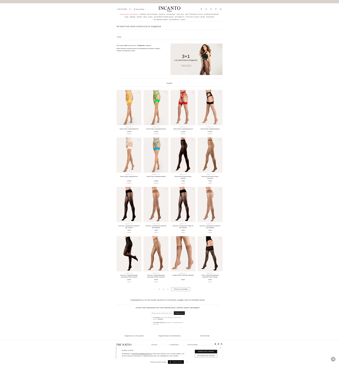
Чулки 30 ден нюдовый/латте (129, 176)
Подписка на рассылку (134, 336)
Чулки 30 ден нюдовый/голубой (156, 176)
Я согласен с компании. (167, 318)
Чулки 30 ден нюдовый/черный (210, 129)
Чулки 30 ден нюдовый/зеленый (156, 129)
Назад (119, 37)
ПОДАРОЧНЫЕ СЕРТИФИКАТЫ (169, 336)
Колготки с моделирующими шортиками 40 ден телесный (156, 276)
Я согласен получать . (168, 323)
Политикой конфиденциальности (142, 353)
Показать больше (181, 289)
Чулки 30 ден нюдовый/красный (183, 129)
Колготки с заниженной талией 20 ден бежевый (210, 226)
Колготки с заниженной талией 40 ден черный (129, 226)
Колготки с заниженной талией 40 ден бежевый (156, 226)
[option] (169, 1)
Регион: (140, 9)
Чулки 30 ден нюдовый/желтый (129, 129)
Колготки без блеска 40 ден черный (183, 177)
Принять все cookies (206, 351)
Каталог (154, 344)
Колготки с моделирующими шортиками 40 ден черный (129, 276)
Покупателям (193, 344)
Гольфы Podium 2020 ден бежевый (183, 275)
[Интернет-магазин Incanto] (169, 9)
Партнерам (204, 336)
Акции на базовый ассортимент (169, 1)
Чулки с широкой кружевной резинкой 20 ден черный (210, 276)
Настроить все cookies (206, 355)
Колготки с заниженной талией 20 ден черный (183, 226)
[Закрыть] (220, 348)
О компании (174, 344)
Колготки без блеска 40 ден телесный (210, 177)
